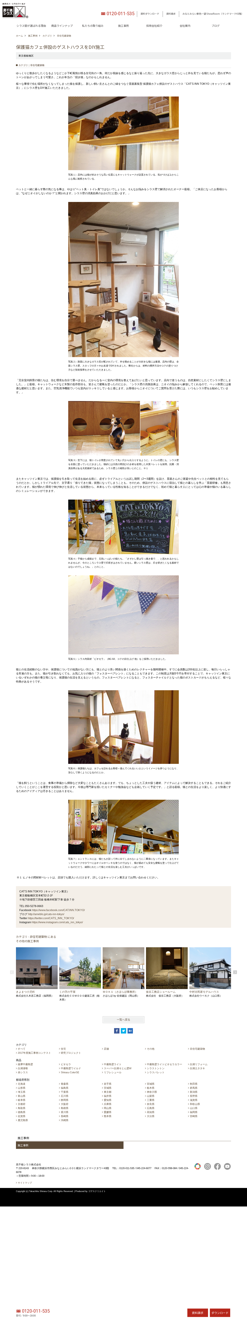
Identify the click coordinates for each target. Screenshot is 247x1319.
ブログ (216, 26)
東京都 (107, 1091)
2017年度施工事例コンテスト (34, 1052)
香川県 (64, 1112)
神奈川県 (152, 1091)
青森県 (64, 1083)
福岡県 (193, 1112)
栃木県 (150, 1087)
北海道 (21, 1083)
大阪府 (64, 1104)
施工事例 (123, 26)
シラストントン (155, 1068)
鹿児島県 (23, 1120)
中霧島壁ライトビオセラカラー (164, 1064)
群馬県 (193, 1087)
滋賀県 (193, 1100)
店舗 (106, 1048)
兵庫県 (107, 1104)
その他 (150, 1048)
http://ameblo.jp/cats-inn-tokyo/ (46, 914)
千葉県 (64, 1091)
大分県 (150, 1116)
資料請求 (171, 13)
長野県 (193, 1095)
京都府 (21, 1104)
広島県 (150, 1108)
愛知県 (107, 1100)
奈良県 (150, 1104)
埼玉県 (21, 1091)
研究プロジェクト (71, 1052)
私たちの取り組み (93, 26)
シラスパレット (155, 1072)
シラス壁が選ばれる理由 (31, 26)
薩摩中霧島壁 (25, 1064)
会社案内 (185, 26)
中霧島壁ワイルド (71, 1068)
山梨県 (150, 1095)
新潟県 (193, 1091)
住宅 (63, 1048)
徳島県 (21, 1112)
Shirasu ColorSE (70, 1072)
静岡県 (64, 1100)
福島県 (64, 1087)
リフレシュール (112, 1072)
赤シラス (23, 1072)
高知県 (150, 1112)
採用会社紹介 (154, 26)
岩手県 (107, 1083)
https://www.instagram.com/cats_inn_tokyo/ (57, 922)
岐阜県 (21, 1100)
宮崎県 (193, 1116)
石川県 (64, 1095)
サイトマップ (25, 1182)
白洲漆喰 (23, 1068)
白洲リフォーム (199, 1064)
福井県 (107, 1095)
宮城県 (150, 1083)
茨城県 (107, 1087)
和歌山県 (195, 1104)
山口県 (193, 1108)
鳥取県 (21, 1108)
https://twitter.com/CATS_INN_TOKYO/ (51, 918)
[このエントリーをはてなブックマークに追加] (130, 1031)
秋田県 (193, 1083)
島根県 (64, 1108)
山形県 (21, 1087)
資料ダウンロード (149, 13)
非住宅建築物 (197, 1048)
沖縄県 (64, 1120)
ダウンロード (220, 1313)
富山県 (21, 1095)
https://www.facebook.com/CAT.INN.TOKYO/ (58, 910)
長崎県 (64, 1116)
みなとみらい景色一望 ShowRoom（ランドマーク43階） (213, 13)
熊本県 (107, 1116)
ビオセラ (66, 1064)
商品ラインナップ (62, 26)
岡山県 (107, 1108)
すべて (21, 1048)
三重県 (150, 1100)
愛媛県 (107, 1112)
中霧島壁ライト (112, 1064)
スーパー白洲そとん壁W (117, 1068)
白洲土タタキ (197, 1068)
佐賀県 (21, 1116)
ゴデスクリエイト (97, 1191)
